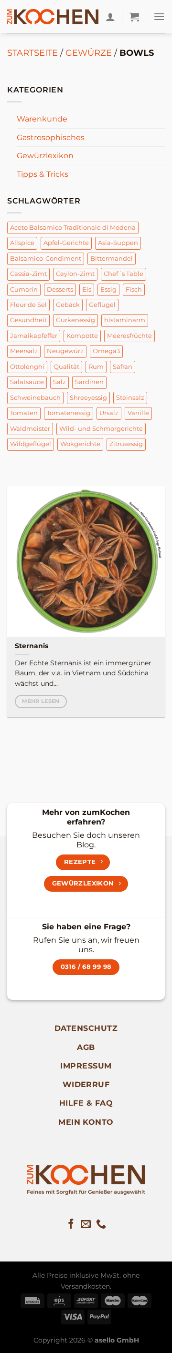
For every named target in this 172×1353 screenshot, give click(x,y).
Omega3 (106, 351)
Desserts (60, 289)
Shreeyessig (88, 397)
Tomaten (24, 413)
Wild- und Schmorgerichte (101, 428)
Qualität (66, 366)
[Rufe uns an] (101, 1224)
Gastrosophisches (51, 137)
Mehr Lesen (40, 701)
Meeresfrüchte (129, 335)
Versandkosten (85, 1286)
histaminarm (124, 320)
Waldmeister (30, 428)
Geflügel (102, 304)
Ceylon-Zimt (75, 273)
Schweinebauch (35, 397)
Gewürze (88, 52)
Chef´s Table (123, 273)
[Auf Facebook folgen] (71, 1224)
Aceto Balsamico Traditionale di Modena (73, 227)
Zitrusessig (126, 444)
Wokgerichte (80, 444)
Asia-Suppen (118, 242)
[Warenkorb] (134, 16)
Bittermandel (111, 258)
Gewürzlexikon (45, 155)
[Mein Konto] (110, 16)
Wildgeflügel (30, 444)
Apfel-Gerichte (66, 242)
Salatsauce (27, 382)
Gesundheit (28, 320)
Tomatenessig (68, 413)
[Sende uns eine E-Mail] (86, 1224)
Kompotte (82, 335)
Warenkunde (42, 118)
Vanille (138, 413)
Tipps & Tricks (42, 174)
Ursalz (108, 413)
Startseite (32, 52)
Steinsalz (130, 397)
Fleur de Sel (28, 304)
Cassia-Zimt (28, 273)
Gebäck (68, 304)
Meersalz (24, 351)
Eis (86, 289)
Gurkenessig (75, 320)
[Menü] (159, 16)
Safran (122, 366)
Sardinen (89, 382)
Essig (108, 289)
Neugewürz (65, 351)
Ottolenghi (27, 366)
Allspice (22, 242)
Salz (59, 382)
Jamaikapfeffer (33, 335)
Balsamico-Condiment (45, 258)
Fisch (134, 289)
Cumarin (24, 289)
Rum (96, 366)
